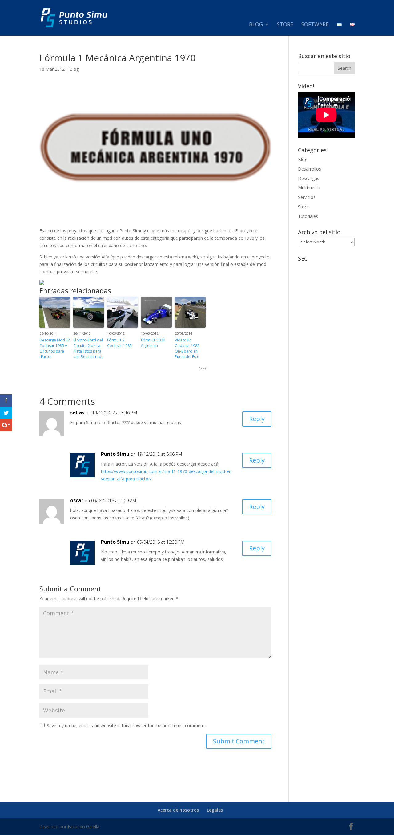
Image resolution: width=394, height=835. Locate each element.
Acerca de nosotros (178, 810)
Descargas (308, 178)
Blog (256, 25)
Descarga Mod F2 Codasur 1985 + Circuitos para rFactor (54, 348)
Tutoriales (308, 216)
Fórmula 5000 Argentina (153, 342)
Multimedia (309, 188)
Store (285, 25)
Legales (215, 810)
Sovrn (204, 368)
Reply (257, 419)
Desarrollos (309, 169)
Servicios (307, 197)
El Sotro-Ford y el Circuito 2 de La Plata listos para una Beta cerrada (88, 348)
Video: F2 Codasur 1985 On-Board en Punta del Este (187, 348)
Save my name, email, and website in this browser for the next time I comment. (126, 725)
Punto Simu (115, 454)
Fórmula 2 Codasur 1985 (119, 342)
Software (315, 25)
